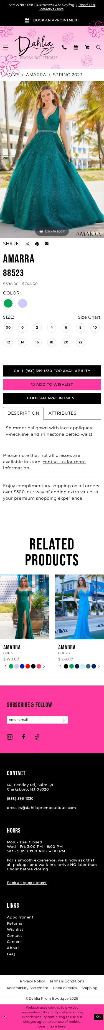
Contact (14, 936)
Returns (14, 923)
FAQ (11, 954)
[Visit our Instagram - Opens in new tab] (9, 737)
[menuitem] (64, 47)
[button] (87, 47)
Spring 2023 (67, 74)
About (13, 948)
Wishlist (15, 930)
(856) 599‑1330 (20, 799)
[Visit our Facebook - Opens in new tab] (23, 737)
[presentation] (67, 607)
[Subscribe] (64, 720)
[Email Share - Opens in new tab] (47, 244)
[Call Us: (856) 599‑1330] (64, 47)
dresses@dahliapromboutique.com (41, 808)
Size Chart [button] (89, 317)
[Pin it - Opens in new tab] (37, 244)
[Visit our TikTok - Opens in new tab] (37, 737)
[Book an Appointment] (76, 47)
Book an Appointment (27, 883)
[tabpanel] (52, 159)
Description (23, 413)
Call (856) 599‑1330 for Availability (52, 371)
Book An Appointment (52, 398)
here (61, 1026)
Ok (98, 1017)
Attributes (62, 413)
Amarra (36, 74)
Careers (14, 942)
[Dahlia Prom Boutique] (36, 48)
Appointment (20, 917)
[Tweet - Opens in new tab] (27, 244)
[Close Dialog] (4, 1017)
